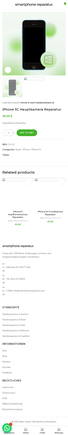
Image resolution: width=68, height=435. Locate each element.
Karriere (6, 361)
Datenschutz (8, 392)
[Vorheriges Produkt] (57, 102)
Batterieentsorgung (12, 409)
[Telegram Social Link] (26, 155)
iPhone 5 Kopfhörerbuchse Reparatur (18, 214)
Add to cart (27, 132)
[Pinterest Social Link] (19, 155)
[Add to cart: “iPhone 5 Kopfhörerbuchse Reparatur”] (29, 182)
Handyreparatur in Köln (13, 325)
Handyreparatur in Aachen (15, 314)
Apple (18, 149)
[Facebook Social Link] (12, 155)
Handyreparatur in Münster (15, 330)
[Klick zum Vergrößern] (8, 70)
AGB (4, 398)
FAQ (4, 350)
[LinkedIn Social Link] (23, 155)
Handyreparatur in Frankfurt (16, 336)
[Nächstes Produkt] (64, 102)
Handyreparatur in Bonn (14, 319)
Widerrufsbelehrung (12, 403)
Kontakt (6, 367)
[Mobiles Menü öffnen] (3, 5)
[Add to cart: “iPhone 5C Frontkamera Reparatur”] (61, 182)
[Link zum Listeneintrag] (34, 279)
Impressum (7, 387)
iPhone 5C (36, 149)
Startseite (7, 103)
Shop (16, 103)
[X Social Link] (16, 155)
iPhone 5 (24, 220)
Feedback (7, 372)
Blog (4, 356)
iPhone (26, 149)
